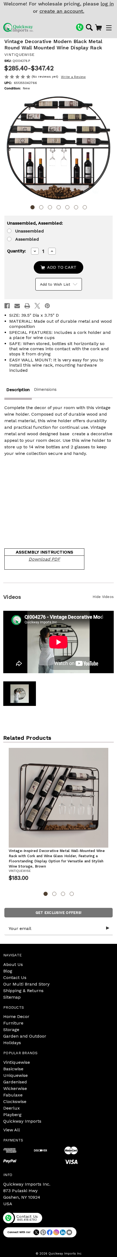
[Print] (27, 305)
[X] (37, 305)
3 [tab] (50, 207)
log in (107, 4)
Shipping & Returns (23, 990)
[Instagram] (56, 1232)
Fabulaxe (13, 1095)
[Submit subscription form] (108, 928)
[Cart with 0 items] (98, 27)
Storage (11, 1029)
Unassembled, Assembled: (35, 223)
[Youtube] (69, 1232)
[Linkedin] (63, 1232)
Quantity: (16, 250)
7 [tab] (85, 207)
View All (11, 1129)
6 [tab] (76, 207)
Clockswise (14, 1101)
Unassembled (29, 231)
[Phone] (80, 27)
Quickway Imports (22, 1121)
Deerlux (11, 1108)
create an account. (61, 11)
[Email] (17, 305)
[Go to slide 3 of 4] (63, 894)
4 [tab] (59, 207)
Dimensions (45, 389)
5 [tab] (67, 207)
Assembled (27, 239)
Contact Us (14, 977)
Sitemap (12, 997)
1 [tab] (32, 207)
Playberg (12, 1114)
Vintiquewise (16, 1062)
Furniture (13, 1023)
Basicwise (13, 1068)
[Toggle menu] (109, 27)
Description (18, 389)
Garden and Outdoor (24, 1036)
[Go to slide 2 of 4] (54, 894)
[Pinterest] (47, 305)
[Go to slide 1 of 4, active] (46, 894)
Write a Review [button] (73, 77)
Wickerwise (15, 1088)
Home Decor (16, 1016)
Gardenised (15, 1081)
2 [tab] (41, 207)
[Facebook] (7, 305)
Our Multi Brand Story (26, 984)
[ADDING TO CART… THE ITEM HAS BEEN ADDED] (58, 267)
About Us (13, 964)
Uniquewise (15, 1075)
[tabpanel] (58, 148)
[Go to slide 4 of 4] (72, 894)
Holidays (12, 1042)
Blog (7, 971)
